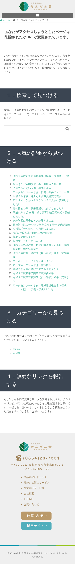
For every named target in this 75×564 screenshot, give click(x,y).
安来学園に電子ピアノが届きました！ (34, 220)
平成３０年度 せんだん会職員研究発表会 (37, 196)
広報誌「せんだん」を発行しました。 (34, 228)
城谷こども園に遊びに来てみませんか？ (36, 269)
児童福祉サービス (34, 488)
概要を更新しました (24, 236)
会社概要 (29, 493)
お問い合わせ (31, 504)
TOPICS (28, 498)
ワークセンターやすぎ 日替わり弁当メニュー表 (41, 192)
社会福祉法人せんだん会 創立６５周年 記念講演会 (41, 224)
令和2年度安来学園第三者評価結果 (33, 232)
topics (16, 348)
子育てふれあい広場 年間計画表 (32, 188)
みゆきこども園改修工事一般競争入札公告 (37, 184)
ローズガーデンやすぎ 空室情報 (32, 265)
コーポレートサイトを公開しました (33, 261)
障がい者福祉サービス (36, 482)
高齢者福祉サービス (35, 477)
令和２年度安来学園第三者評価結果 (33, 273)
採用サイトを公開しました (28, 240)
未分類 (17, 352)
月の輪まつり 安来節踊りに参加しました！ (38, 208)
